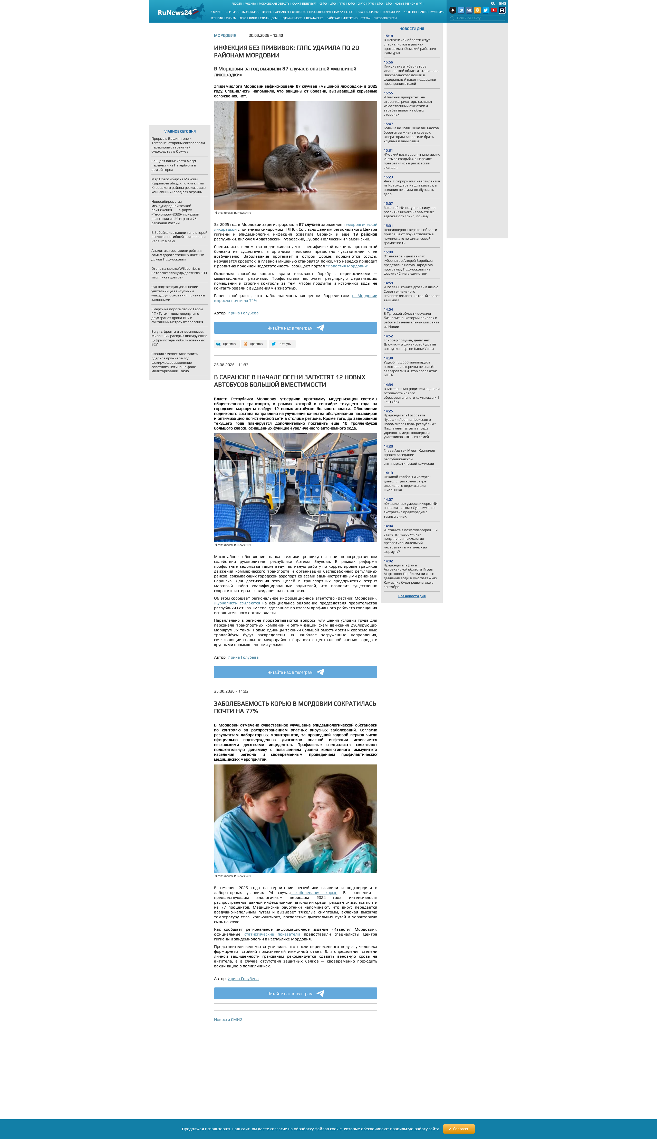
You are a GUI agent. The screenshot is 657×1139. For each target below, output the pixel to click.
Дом (274, 18)
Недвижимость (292, 18)
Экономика (249, 11)
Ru (493, 3)
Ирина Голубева (243, 313)
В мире (215, 11)
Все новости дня (412, 596)
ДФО (389, 3)
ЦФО (333, 3)
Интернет (410, 11)
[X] (282, 342)
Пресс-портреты (385, 18)
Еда (360, 11)
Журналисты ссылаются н (239, 603)
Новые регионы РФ (408, 3)
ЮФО (351, 3)
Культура (436, 11)
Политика (231, 11)
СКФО (361, 3)
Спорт (350, 11)
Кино (253, 18)
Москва (250, 3)
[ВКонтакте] (226, 342)
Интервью (350, 18)
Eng (502, 3)
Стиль (264, 18)
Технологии (391, 11)
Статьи (366, 18)
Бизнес (267, 11)
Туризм (231, 18)
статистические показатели (272, 934)
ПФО (342, 3)
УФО (371, 3)
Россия (236, 3)
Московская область (274, 3)
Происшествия (320, 11)
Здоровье (372, 11)
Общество (299, 11)
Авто (423, 11)
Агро (242, 18)
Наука (338, 11)
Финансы (282, 11)
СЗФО (323, 3)
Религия (216, 18)
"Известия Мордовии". (348, 266)
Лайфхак (333, 18)
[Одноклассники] (254, 342)
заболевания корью (314, 892)
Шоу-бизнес (314, 18)
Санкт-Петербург (304, 3)
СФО (380, 3)
